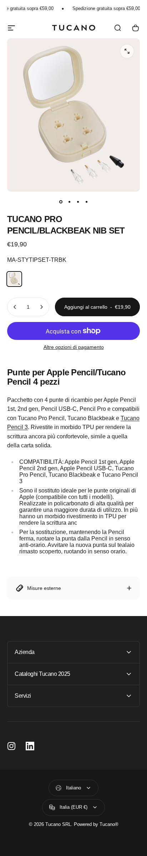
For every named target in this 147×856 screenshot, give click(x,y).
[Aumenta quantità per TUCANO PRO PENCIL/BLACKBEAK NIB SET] (41, 307)
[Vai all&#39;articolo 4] (86, 201)
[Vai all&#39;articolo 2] (69, 201)
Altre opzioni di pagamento (74, 347)
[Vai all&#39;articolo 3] (78, 201)
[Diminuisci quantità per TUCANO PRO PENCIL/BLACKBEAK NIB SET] (14, 307)
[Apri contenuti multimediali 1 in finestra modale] (127, 51)
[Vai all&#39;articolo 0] (60, 201)
